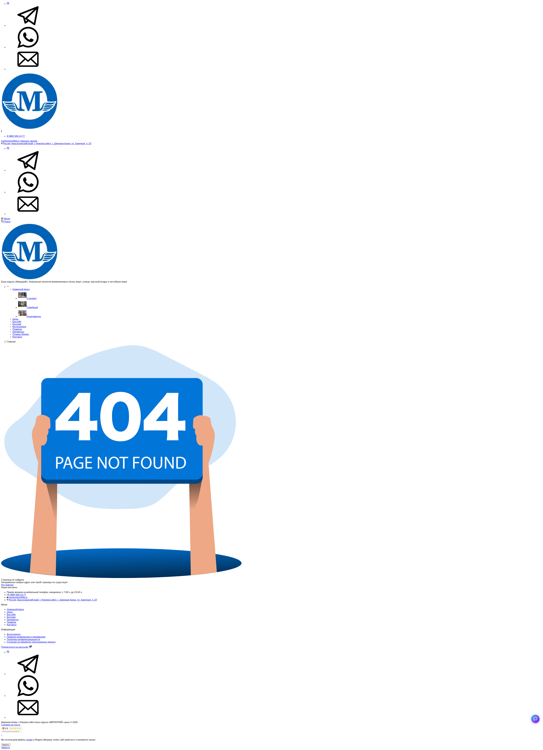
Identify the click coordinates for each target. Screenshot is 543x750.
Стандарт (32, 298)
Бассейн (16, 321)
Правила (17, 329)
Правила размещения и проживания (26, 637)
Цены (15, 319)
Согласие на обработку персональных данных (31, 642)
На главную (7, 585)
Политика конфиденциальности (23, 639)
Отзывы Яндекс (20, 334)
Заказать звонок (28, 141)
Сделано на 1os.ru (10, 725)
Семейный (32, 307)
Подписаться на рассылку (15, 647)
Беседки (16, 324)
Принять (5, 745)
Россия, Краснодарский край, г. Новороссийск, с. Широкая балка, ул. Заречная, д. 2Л (47, 143)
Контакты (17, 337)
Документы (18, 332)
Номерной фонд (21, 289)
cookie (29, 740)
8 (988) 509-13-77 (16, 136)
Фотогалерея (19, 326)
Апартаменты (34, 316)
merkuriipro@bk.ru (10, 141)
